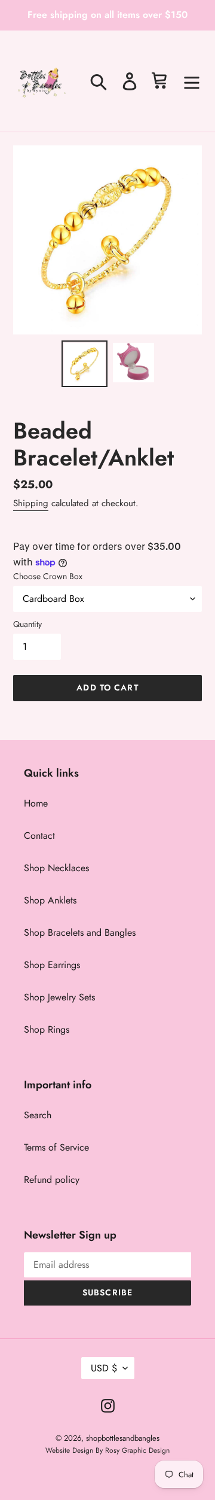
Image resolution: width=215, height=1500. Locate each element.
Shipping (30, 503)
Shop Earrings (52, 965)
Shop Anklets (50, 900)
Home (36, 803)
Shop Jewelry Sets (59, 997)
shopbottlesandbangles (122, 1438)
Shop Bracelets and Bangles (80, 932)
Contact (39, 835)
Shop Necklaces (56, 868)
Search (37, 1115)
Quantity (27, 624)
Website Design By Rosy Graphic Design (107, 1450)
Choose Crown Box (47, 576)
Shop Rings (46, 1029)
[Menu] (191, 81)
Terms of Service (56, 1147)
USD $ (104, 1368)
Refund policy (51, 1179)
